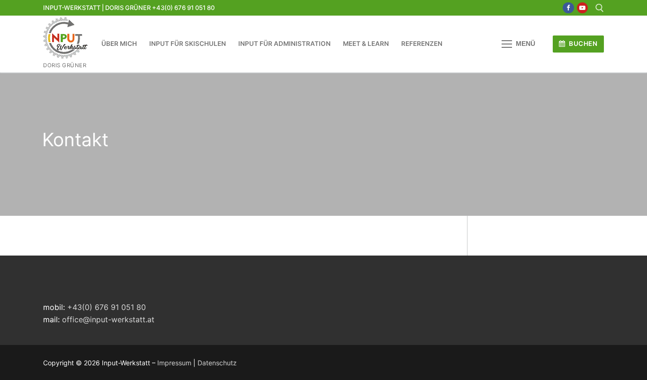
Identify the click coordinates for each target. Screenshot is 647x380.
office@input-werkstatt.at (108, 319)
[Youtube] (582, 7)
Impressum (174, 363)
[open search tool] (599, 8)
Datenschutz (217, 363)
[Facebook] (568, 7)
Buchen (582, 43)
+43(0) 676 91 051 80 (106, 307)
